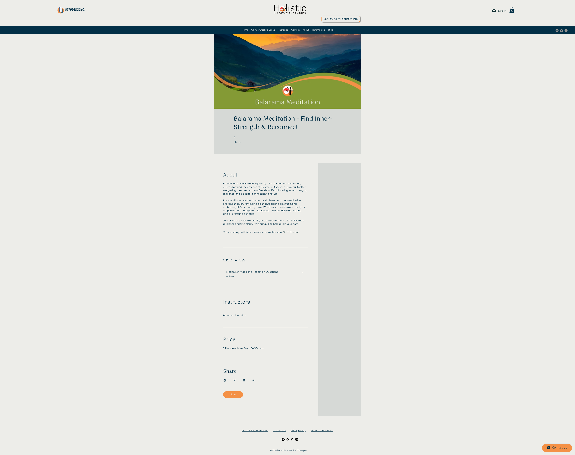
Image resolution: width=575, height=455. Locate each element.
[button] (511, 10)
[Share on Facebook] (225, 380)
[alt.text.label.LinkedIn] (561, 30)
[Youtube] (296, 439)
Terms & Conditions (322, 430)
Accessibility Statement (255, 430)
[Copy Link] (253, 380)
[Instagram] (283, 439)
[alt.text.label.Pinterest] (557, 30)
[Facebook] (566, 30)
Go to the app (291, 232)
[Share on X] (234, 380)
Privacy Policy (298, 430)
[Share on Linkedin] (244, 380)
